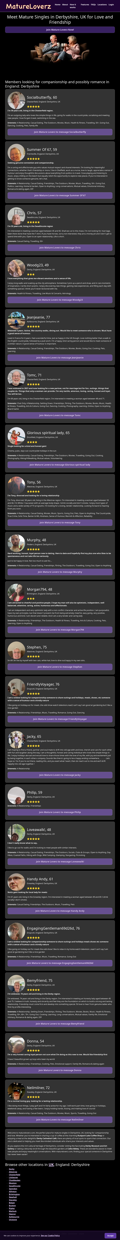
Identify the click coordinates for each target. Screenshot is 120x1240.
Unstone (13, 1219)
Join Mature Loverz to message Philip (60, 812)
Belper (12, 1202)
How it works (73, 6)
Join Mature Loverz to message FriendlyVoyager (60, 719)
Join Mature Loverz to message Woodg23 (60, 299)
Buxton (12, 1205)
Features (85, 4)
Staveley (13, 1200)
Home (57, 4)
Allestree (13, 1172)
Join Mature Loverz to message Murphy (60, 571)
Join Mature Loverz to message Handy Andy (60, 910)
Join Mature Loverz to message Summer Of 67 (60, 195)
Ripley (12, 1208)
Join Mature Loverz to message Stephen (60, 666)
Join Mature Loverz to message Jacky (60, 775)
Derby (11, 1169)
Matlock (13, 1211)
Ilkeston (13, 1183)
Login (111, 4)
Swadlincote (14, 1186)
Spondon (13, 1188)
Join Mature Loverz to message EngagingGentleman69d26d (60, 963)
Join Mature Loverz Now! (60, 29)
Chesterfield (14, 1174)
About (65, 4)
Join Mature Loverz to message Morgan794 (60, 629)
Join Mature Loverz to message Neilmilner (60, 1119)
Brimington (14, 1194)
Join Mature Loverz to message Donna (60, 1070)
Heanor (12, 1214)
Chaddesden (14, 1180)
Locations (102, 4)
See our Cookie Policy (50, 1235)
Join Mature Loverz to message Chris (60, 247)
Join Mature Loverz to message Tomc (60, 415)
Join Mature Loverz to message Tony (60, 522)
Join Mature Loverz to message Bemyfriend (60, 1023)
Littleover (13, 1177)
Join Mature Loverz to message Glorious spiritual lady (60, 464)
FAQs (93, 4)
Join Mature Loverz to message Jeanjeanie (60, 357)
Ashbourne (14, 1217)
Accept (110, 1235)
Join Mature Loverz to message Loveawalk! (60, 861)
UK (51, 1164)
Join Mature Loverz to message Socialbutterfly (60, 132)
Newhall (13, 1197)
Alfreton (13, 1191)
